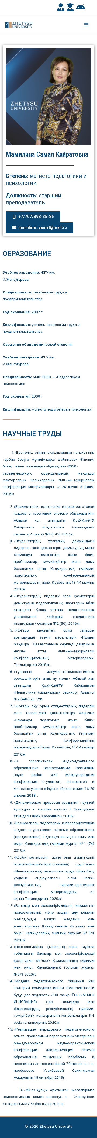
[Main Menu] (86, 24)
